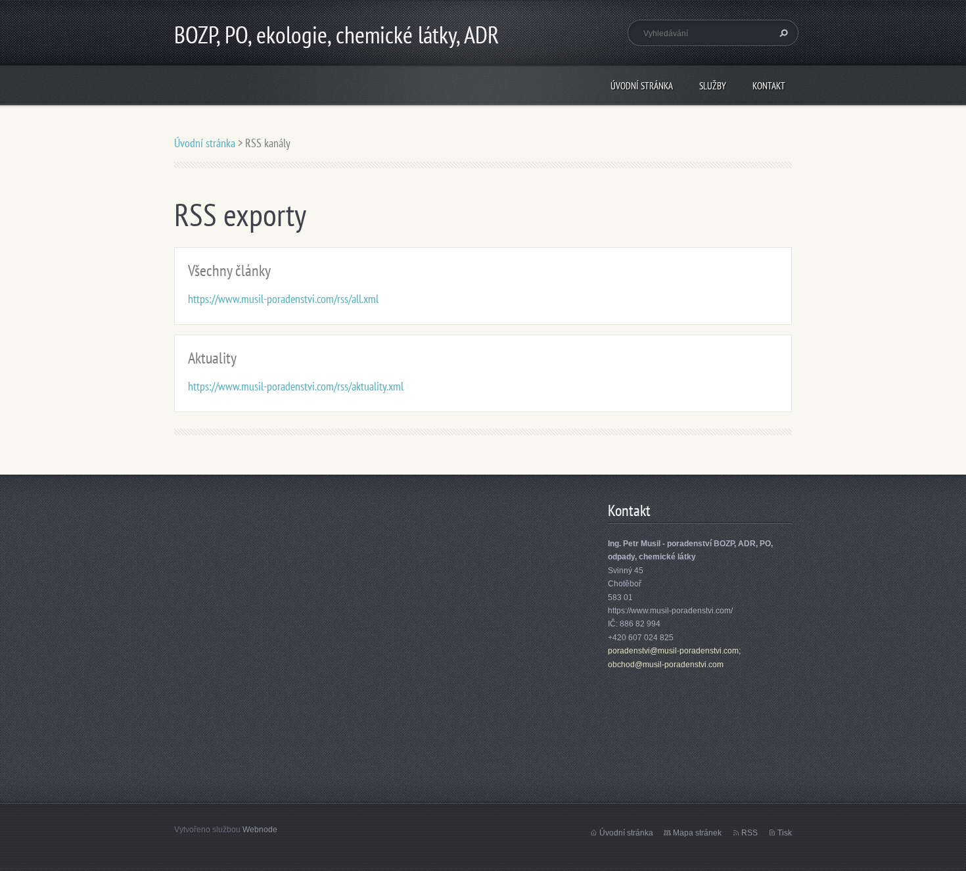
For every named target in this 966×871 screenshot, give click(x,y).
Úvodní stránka (641, 86)
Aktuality (212, 358)
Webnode (259, 829)
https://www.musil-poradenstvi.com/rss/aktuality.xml (295, 386)
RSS (749, 832)
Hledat (782, 33)
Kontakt (768, 86)
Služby (712, 86)
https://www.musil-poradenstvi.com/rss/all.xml (283, 298)
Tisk (784, 832)
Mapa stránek (697, 832)
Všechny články (229, 270)
